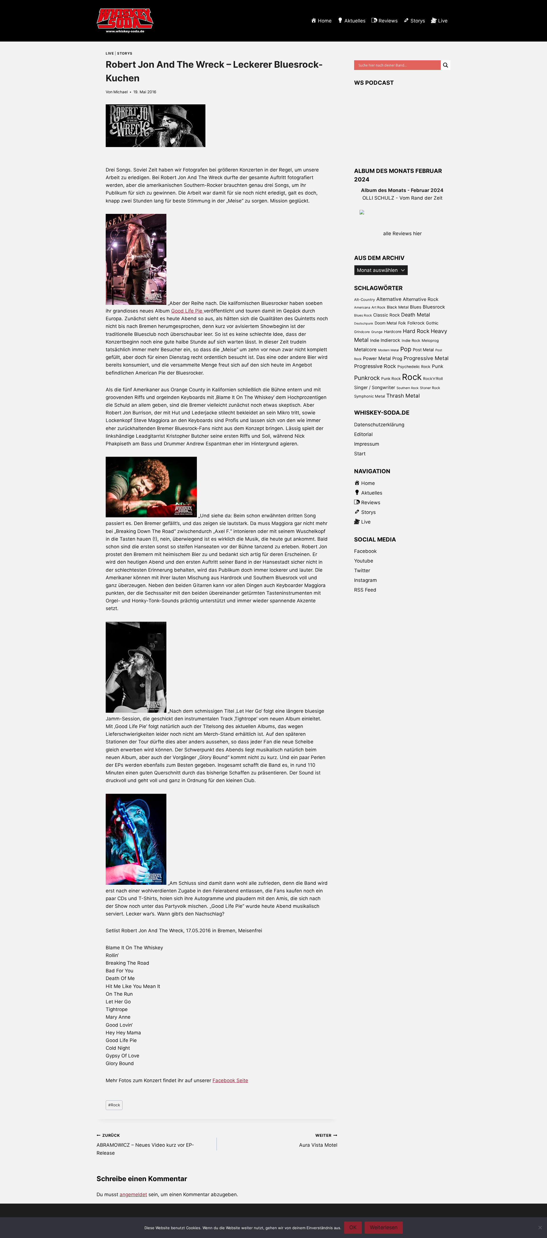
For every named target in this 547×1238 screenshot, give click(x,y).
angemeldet (133, 1194)
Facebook (365, 551)
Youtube (363, 561)
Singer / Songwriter (374, 387)
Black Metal (398, 307)
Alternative (388, 299)
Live (110, 53)
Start (360, 453)
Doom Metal (386, 323)
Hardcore (392, 331)
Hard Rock (416, 331)
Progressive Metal (426, 358)
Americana (362, 307)
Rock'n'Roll (433, 378)
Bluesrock (434, 307)
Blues (415, 307)
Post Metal (423, 349)
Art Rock (378, 307)
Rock (114, 1105)
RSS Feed (365, 590)
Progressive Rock (375, 366)
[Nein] (540, 1227)
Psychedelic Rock (413, 366)
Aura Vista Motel (318, 1140)
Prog (397, 358)
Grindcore (362, 332)
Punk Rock (391, 378)
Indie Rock (411, 340)
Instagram (365, 580)
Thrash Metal (403, 395)
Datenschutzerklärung (379, 424)
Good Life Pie (187, 311)
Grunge (377, 332)
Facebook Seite (230, 1080)
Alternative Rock (420, 299)
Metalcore (365, 349)
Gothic (432, 323)
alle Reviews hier (402, 233)
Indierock (390, 340)
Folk (402, 323)
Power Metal (377, 358)
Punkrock (367, 377)
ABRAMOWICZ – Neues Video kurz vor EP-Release (145, 1144)
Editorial (363, 434)
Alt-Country (364, 299)
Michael (120, 92)
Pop (405, 349)
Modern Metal (388, 350)
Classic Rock (386, 315)
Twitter (362, 570)
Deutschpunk (363, 323)
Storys (124, 53)
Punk (437, 366)
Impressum (366, 444)
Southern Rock (408, 388)
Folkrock (415, 323)
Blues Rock (363, 315)
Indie (374, 340)
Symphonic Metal (369, 396)
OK (353, 1227)
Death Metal (415, 315)
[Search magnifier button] (445, 65)
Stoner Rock (430, 388)
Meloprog (430, 340)
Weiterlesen (384, 1227)
